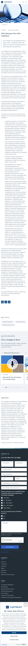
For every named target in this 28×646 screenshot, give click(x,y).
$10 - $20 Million (8, 505)
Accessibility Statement (7, 584)
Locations (3, 566)
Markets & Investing (20, 321)
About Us (3, 562)
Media (2, 568)
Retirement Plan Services (8, 324)
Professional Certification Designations (11, 598)
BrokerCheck (4, 587)
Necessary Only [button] (14, 636)
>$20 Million (7, 508)
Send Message (10, 547)
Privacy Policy (4, 644)
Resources (5, 24)
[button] (25, 604)
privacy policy (5, 552)
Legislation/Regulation (8, 321)
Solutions (3, 572)
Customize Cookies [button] (14, 639)
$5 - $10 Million (7, 503)
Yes (4, 516)
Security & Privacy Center (7, 574)
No (4, 518)
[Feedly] (9, 302)
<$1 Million (6, 498)
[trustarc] (23, 644)
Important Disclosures (7, 591)
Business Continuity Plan (7, 589)
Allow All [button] (14, 632)
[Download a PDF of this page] (5, 302)
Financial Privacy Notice (7, 595)
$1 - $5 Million (7, 500)
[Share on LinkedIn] (2, 302)
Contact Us (4, 564)
